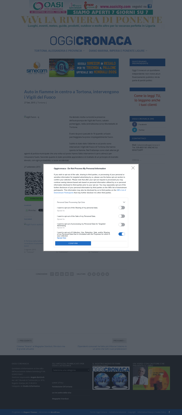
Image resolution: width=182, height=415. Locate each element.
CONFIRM (73, 243)
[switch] (121, 207)
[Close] (133, 168)
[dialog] (91, 207)
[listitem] (91, 202)
